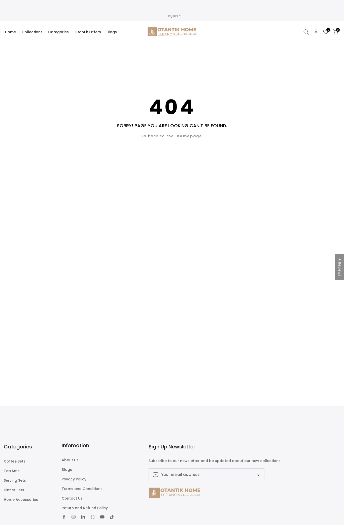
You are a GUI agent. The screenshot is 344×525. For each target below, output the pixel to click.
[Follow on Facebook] (64, 517)
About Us (70, 460)
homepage (189, 136)
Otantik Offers (88, 32)
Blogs (112, 32)
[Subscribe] (255, 474)
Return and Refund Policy (85, 508)
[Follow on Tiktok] (112, 517)
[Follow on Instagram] (73, 517)
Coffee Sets (14, 461)
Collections (32, 32)
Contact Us (72, 498)
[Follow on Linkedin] (83, 517)
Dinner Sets (14, 490)
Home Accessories (21, 499)
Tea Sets (12, 471)
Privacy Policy (74, 479)
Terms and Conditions (82, 488)
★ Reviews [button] (339, 267)
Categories (58, 32)
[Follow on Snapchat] (92, 517)
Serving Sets (15, 480)
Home (10, 32)
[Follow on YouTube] (102, 517)
